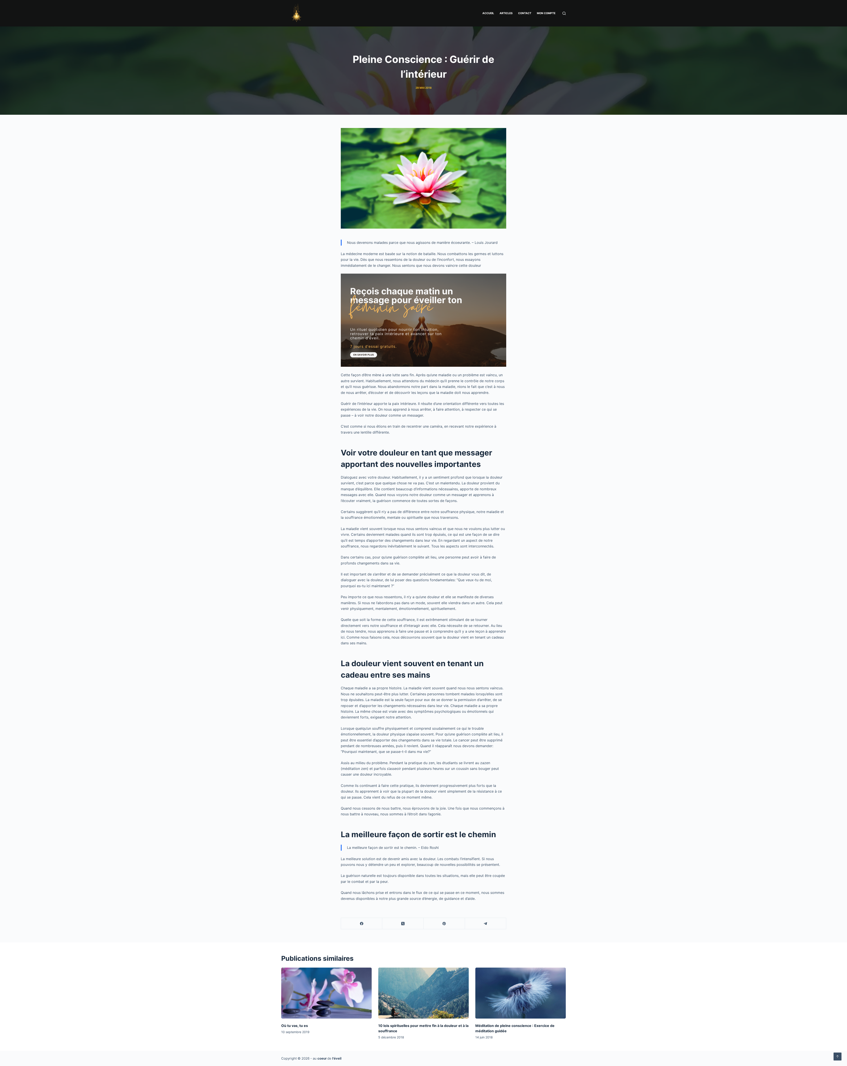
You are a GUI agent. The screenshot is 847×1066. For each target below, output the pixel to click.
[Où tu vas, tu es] (326, 993)
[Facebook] (361, 923)
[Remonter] (837, 1056)
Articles (506, 13)
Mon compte (546, 13)
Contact (524, 13)
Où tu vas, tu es (294, 1025)
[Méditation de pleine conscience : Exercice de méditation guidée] (520, 993)
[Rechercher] (564, 13)
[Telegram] (485, 923)
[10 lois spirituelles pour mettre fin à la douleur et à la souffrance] (423, 993)
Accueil (488, 13)
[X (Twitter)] (403, 923)
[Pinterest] (444, 923)
